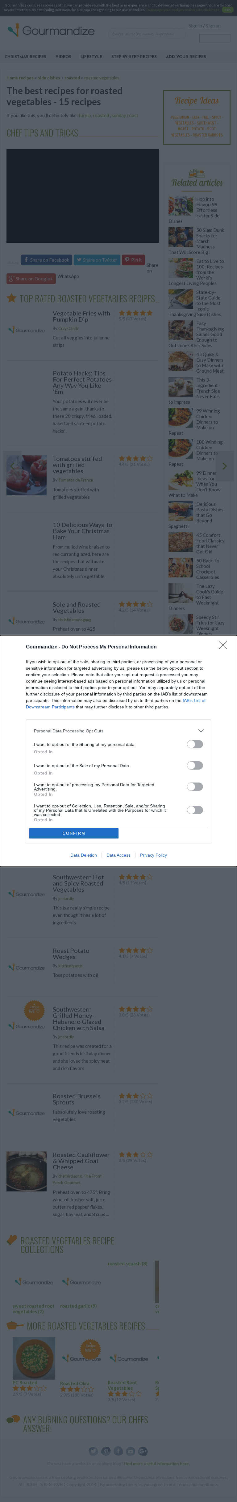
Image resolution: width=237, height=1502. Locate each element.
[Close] (225, 647)
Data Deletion (83, 855)
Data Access (118, 855)
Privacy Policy (153, 855)
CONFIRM (74, 833)
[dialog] (118, 751)
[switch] (195, 744)
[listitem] (118, 730)
